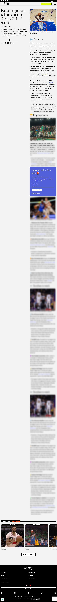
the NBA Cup (50, 83)
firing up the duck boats (43, 153)
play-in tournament (42, 74)
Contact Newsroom (5, 581)
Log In (54, 0)
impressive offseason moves (37, 245)
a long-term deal (50, 505)
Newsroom (3, 575)
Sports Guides (31, 572)
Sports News (5, 40)
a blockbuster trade (50, 262)
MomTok (50, 280)
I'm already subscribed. (36, 193)
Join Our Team (4, 578)
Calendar (30, 575)
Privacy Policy (39, 596)
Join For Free (46, 3)
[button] (55, 4)
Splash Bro (50, 246)
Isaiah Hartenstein (41, 234)
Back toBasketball (28, 554)
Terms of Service (32, 596)
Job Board (3, 572)
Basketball (14, 40)
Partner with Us (32, 578)
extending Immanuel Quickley (40, 507)
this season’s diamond (44, 374)
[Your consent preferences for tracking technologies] (2, 599)
